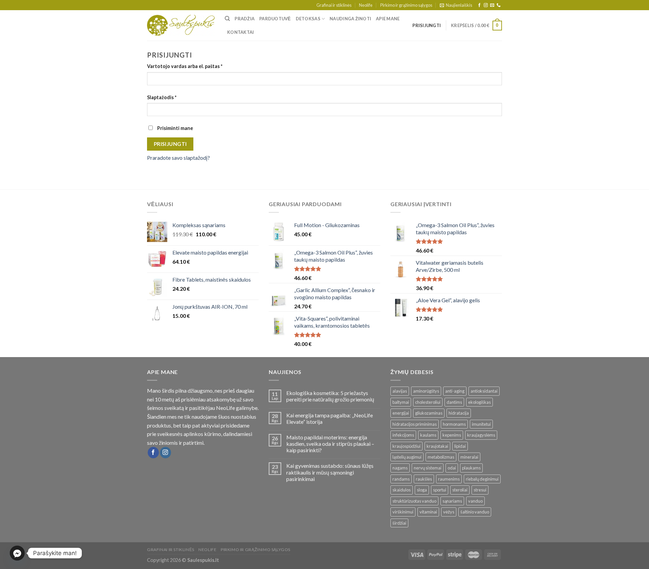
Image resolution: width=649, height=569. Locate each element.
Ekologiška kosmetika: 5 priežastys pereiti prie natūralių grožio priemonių (330, 396)
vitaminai (428, 512)
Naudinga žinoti (350, 18)
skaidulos (401, 490)
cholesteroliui (427, 402)
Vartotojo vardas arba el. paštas (184, 66)
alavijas (399, 391)
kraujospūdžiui (406, 446)
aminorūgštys (426, 391)
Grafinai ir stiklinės (334, 5)
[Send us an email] (492, 5)
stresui (480, 490)
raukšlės (424, 479)
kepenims (451, 435)
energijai (400, 413)
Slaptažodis (161, 97)
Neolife (365, 5)
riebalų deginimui (482, 479)
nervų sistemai (427, 467)
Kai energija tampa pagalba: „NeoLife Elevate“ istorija (329, 418)
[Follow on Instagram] (486, 5)
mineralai (469, 457)
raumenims (449, 479)
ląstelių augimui (407, 457)
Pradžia (245, 18)
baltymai (400, 402)
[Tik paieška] (227, 18)
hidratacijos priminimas (414, 424)
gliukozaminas (428, 413)
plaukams (471, 467)
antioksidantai (484, 391)
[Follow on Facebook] (479, 5)
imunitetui (481, 424)
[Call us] (499, 5)
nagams (400, 467)
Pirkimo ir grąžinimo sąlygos (406, 5)
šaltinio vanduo (474, 512)
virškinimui (402, 512)
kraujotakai (437, 446)
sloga (422, 490)
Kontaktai (240, 32)
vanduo (475, 501)
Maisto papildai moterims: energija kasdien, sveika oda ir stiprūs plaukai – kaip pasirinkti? (330, 443)
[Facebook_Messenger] (17, 553)
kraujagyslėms (481, 435)
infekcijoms (403, 435)
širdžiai (399, 523)
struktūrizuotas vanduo (414, 501)
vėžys (448, 512)
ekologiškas (479, 402)
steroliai (459, 490)
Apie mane (388, 18)
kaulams (428, 435)
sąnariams (452, 501)
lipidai (460, 446)
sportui (439, 490)
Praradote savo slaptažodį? (178, 157)
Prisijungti (170, 144)
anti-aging (454, 391)
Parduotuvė (275, 18)
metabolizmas (441, 457)
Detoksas (308, 18)
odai (452, 467)
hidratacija (459, 413)
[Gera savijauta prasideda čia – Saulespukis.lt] (181, 26)
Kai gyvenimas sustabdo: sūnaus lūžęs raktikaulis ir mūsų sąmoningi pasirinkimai (330, 472)
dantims (454, 402)
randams (401, 479)
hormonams (454, 424)
